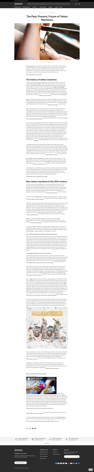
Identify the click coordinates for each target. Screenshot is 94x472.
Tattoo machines (30, 66)
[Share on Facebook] (33, 428)
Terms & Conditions (44, 456)
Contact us (55, 452)
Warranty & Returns (44, 454)
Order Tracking (43, 458)
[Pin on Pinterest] (35, 428)
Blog (61, 7)
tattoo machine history (50, 12)
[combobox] (48, 4)
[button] (79, 4)
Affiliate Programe (56, 454)
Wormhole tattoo (61, 417)
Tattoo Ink (34, 7)
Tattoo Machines (26, 7)
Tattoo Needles (42, 7)
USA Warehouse (17, 7)
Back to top (47, 443)
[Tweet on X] (30, 428)
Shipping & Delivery (44, 452)
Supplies (50, 7)
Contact (56, 7)
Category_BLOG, (42, 12)
